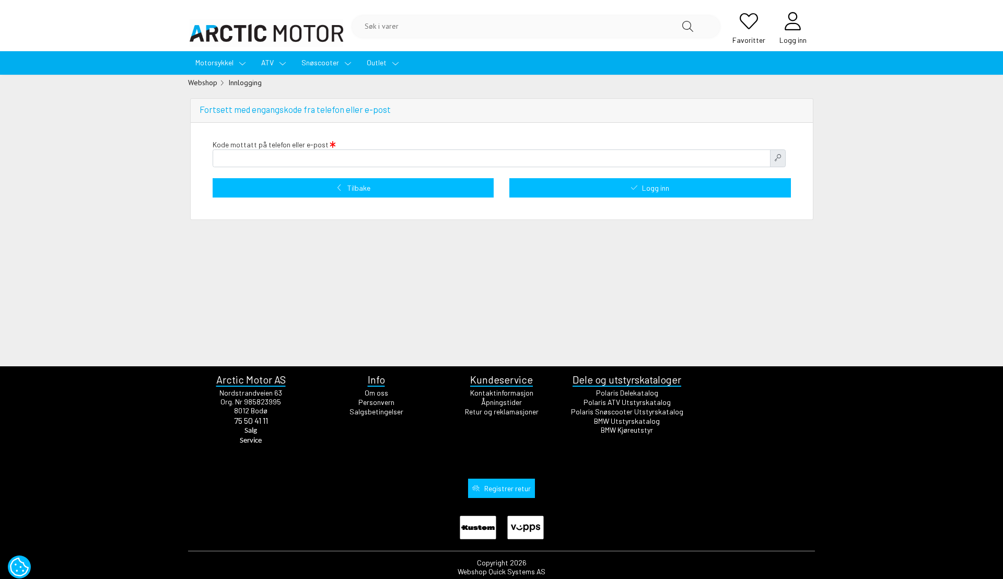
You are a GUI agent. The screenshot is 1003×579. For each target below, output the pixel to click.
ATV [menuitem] (268, 62)
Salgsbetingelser (376, 411)
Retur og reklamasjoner (502, 411)
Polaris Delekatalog (627, 392)
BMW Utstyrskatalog (627, 420)
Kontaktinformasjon (501, 392)
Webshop (202, 82)
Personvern (376, 402)
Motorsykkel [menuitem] (215, 62)
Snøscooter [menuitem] (321, 62)
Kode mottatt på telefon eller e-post (271, 145)
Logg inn (655, 187)
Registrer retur (507, 488)
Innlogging (245, 82)
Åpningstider (501, 402)
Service (251, 441)
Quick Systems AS (516, 571)
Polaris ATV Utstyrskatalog (627, 402)
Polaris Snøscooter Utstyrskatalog (627, 411)
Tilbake (358, 187)
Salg (250, 431)
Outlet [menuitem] (377, 62)
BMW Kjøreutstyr (627, 429)
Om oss (376, 392)
